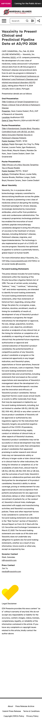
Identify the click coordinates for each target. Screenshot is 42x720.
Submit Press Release (11, 711)
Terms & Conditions (31, 711)
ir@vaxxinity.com (9, 560)
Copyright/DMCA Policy (14, 716)
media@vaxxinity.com (11, 571)
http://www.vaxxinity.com (17, 261)
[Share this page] (38, 21)
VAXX (12, 57)
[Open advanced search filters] (32, 20)
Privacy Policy (32, 716)
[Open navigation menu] (4, 21)
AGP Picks (5, 4)
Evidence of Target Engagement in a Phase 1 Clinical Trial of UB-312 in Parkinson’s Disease (21, 105)
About (10, 706)
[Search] (27, 20)
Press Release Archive (24, 706)
